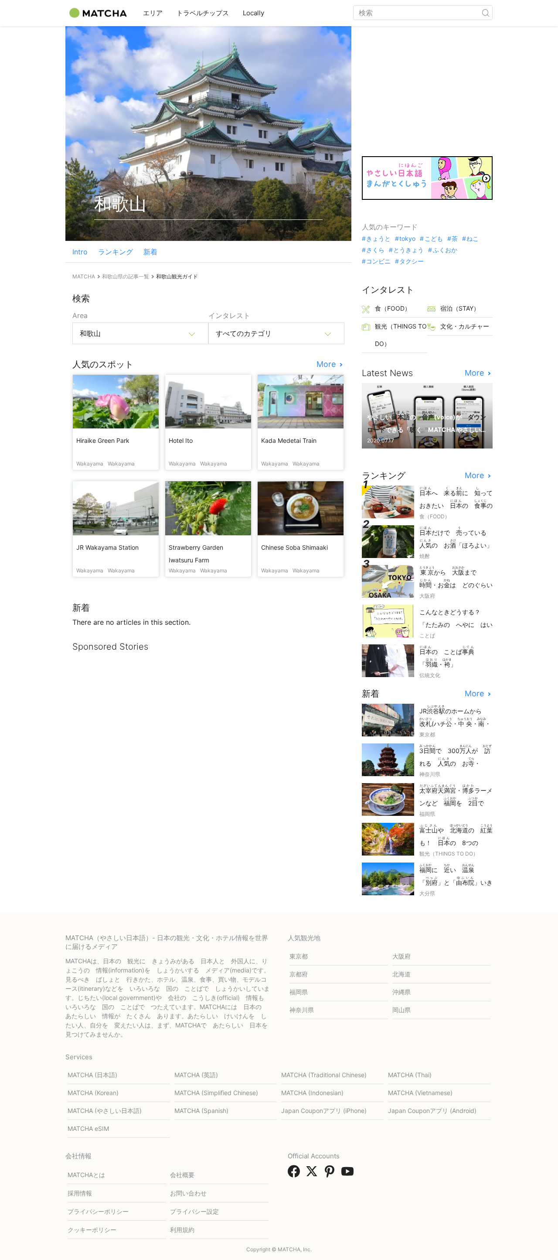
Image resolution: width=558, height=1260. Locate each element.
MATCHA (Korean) (93, 1092)
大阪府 (401, 956)
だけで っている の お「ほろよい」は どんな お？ (456, 538)
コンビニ (378, 261)
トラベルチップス (203, 13)
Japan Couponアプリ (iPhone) (324, 1110)
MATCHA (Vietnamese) (420, 1092)
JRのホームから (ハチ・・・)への (455, 717)
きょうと (378, 239)
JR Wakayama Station (107, 547)
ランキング (115, 251)
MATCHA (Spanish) (201, 1110)
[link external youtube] (349, 1174)
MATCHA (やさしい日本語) (105, 1110)
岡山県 (401, 1009)
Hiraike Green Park (102, 440)
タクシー (411, 261)
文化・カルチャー (464, 326)
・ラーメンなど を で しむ (456, 796)
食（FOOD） (393, 308)
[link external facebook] (295, 1174)
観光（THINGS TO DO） (401, 334)
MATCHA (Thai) (410, 1075)
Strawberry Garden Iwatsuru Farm (196, 554)
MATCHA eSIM (88, 1128)
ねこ (472, 239)
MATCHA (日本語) (92, 1075)
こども (433, 239)
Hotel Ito (181, 440)
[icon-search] (485, 12)
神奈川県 (301, 1009)
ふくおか (445, 250)
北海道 (401, 974)
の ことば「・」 (446, 656)
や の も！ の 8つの (456, 836)
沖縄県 (401, 992)
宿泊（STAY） (460, 308)
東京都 (298, 956)
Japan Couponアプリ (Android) (432, 1110)
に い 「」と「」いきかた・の (456, 875)
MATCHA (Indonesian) (312, 1092)
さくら (375, 250)
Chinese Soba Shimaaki (294, 547)
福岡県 (298, 992)
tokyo (407, 239)
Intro (80, 251)
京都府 (298, 974)
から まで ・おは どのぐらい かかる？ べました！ (456, 578)
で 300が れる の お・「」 (455, 756)
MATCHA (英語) (196, 1075)
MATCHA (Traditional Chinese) (324, 1075)
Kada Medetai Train (288, 440)
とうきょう (408, 250)
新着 (150, 251)
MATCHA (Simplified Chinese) (216, 1092)
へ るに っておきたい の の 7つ (456, 498)
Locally (253, 13)
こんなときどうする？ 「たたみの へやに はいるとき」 (456, 619)
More (327, 364)
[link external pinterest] (331, 1174)
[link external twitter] (313, 1174)
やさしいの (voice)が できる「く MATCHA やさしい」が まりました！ (426, 423)
